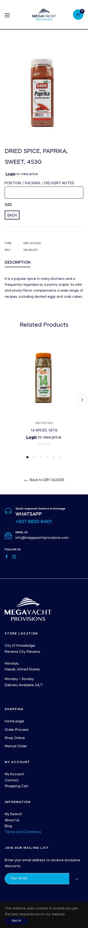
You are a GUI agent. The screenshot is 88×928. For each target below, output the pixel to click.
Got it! (16, 921)
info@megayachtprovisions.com (42, 538)
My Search (13, 814)
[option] (44, 399)
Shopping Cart (16, 786)
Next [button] (82, 399)
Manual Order (16, 746)
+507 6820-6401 (33, 522)
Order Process (16, 730)
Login (10, 174)
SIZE (8, 205)
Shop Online (15, 738)
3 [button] (40, 457)
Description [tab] (18, 263)
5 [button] (54, 457)
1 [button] (27, 457)
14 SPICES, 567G (44, 430)
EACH (12, 215)
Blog (8, 826)
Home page (14, 721)
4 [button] (47, 457)
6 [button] (60, 457)
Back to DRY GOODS (46, 480)
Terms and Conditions (23, 832)
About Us (12, 820)
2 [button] (34, 457)
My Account (14, 774)
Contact (12, 780)
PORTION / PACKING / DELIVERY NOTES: (40, 183)
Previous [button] (5, 399)
